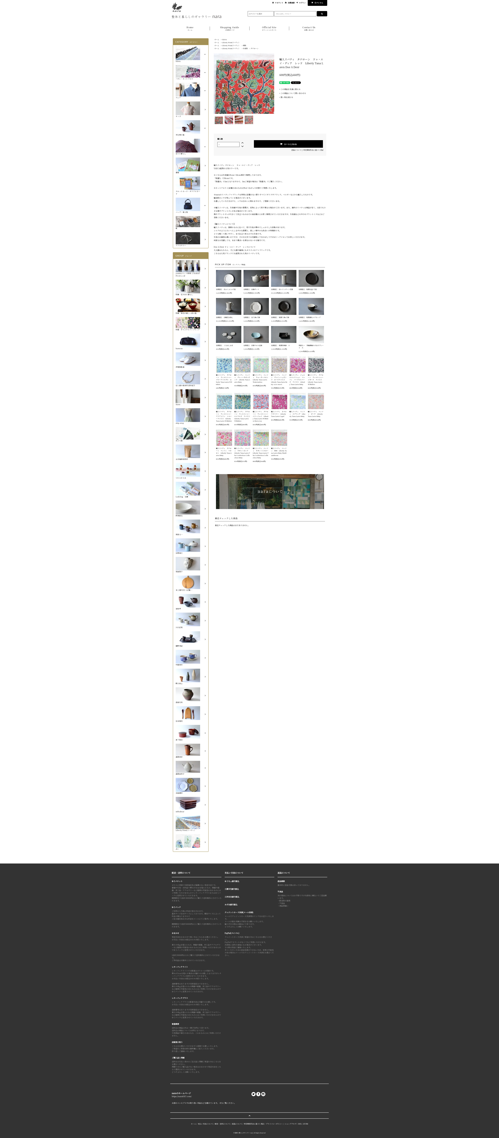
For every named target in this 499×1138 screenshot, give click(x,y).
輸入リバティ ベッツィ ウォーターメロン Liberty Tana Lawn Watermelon (261, 378)
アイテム (319, 2)
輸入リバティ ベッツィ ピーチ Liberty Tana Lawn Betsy (315, 413)
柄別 (244, 45)
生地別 (245, 48)
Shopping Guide (229, 28)
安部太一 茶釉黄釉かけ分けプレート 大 (311, 346)
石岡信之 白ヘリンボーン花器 (282, 289)
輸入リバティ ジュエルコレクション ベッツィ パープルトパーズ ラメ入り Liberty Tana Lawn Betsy (297, 379)
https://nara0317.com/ (182, 1096)
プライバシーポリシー (274, 1124)
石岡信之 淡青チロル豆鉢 (253, 345)
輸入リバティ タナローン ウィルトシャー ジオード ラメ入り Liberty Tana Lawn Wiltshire (316, 379)
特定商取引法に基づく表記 (313, 150)
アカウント (279, 2)
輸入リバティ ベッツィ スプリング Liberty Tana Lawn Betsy (297, 413)
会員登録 (291, 2)
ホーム (216, 39)
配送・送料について (222, 1124)
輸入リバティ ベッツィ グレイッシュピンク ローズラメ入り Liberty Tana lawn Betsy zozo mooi (279, 379)
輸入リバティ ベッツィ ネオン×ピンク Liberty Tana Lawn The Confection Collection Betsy (242, 453)
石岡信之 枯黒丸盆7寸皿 (308, 289)
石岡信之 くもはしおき (224, 345)
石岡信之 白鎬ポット (251, 289)
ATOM (305, 1124)
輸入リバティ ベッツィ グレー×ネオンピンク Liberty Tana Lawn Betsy (242, 378)
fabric (224, 39)
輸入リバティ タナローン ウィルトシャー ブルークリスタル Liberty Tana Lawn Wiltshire (224, 379)
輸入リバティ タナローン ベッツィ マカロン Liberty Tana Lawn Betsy (224, 451)
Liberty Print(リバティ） (231, 42)
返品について (296, 150)
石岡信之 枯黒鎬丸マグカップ (309, 317)
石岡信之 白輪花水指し (225, 317)
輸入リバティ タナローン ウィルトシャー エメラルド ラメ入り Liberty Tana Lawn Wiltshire (242, 416)
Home (189, 28)
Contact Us (309, 28)
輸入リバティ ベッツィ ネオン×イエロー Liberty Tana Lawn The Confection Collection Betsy (261, 453)
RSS (299, 1124)
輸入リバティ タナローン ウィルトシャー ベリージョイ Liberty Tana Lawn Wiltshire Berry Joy (261, 416)
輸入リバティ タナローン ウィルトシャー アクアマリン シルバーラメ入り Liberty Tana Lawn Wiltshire (224, 416)
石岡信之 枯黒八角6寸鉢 (280, 317)
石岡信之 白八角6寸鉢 (252, 317)
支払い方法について (205, 1124)
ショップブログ (290, 1124)
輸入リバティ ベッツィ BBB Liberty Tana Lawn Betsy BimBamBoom (279, 451)
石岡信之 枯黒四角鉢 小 (280, 345)
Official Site (269, 28)
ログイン (302, 2)
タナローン (254, 48)
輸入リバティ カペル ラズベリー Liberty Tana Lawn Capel (279, 413)
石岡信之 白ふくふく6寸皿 (226, 289)
